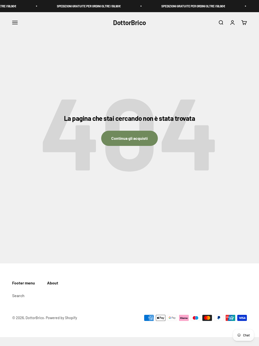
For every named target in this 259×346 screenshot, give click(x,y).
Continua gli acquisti (129, 138)
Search (18, 295)
